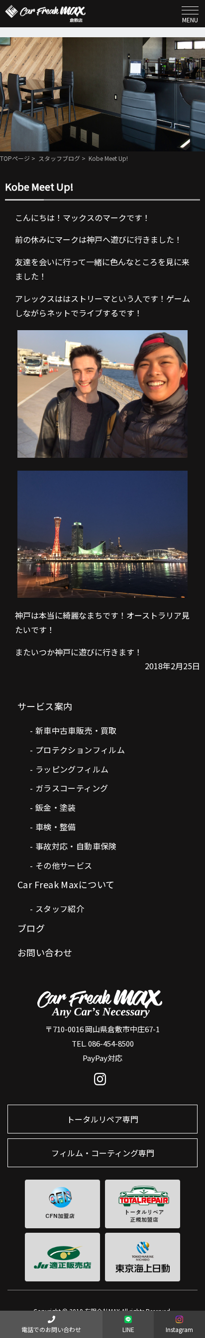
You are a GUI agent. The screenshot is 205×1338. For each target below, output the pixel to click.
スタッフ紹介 (59, 909)
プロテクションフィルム (80, 750)
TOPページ (15, 158)
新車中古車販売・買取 (76, 730)
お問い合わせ (45, 952)
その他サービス (64, 865)
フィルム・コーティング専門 (102, 1153)
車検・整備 (55, 827)
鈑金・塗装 (55, 807)
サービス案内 (45, 706)
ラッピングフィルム (72, 769)
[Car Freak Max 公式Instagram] (102, 1081)
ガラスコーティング (71, 788)
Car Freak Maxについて (66, 884)
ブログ (31, 927)
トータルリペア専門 (102, 1119)
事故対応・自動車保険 (76, 846)
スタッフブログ (59, 158)
